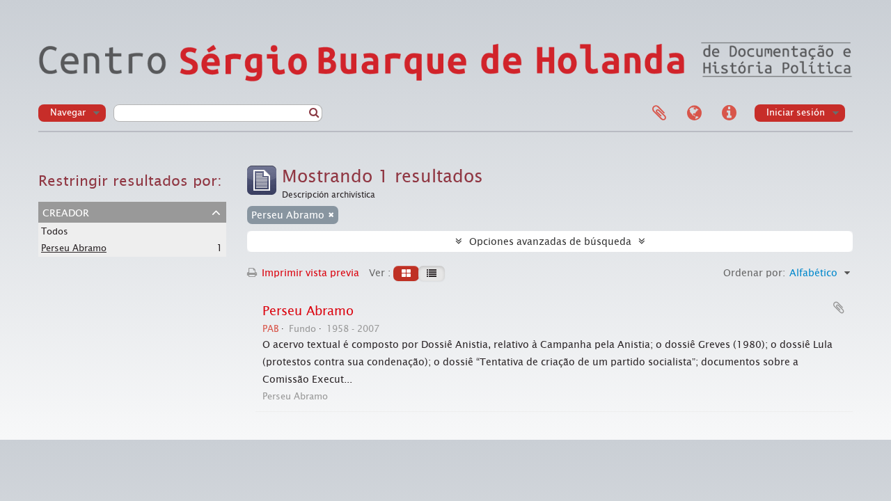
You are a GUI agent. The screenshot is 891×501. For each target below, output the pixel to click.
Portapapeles (659, 113)
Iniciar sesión (795, 112)
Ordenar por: (754, 272)
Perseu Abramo (74, 248)
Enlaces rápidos (728, 113)
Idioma (694, 113)
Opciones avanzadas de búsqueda (550, 241)
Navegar (68, 112)
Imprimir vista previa (309, 272)
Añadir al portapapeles (839, 308)
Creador (65, 211)
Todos (54, 231)
